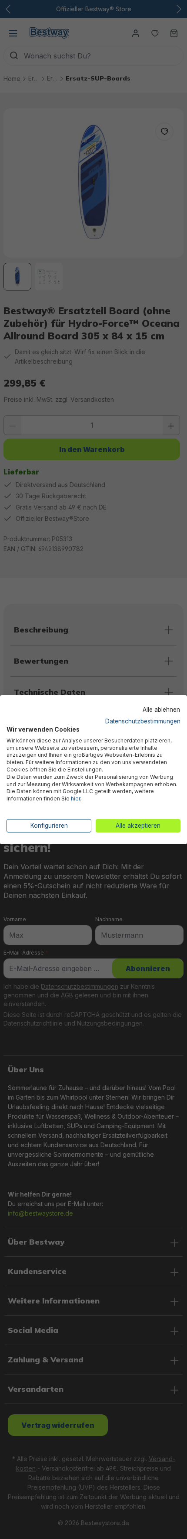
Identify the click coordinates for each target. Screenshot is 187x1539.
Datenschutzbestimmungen (142, 721)
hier (75, 798)
